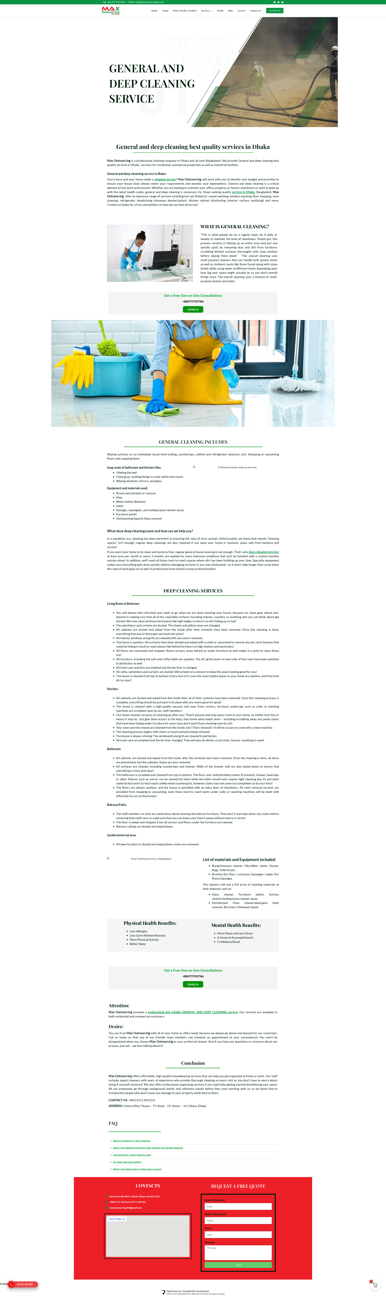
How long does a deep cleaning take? (132, 1155)
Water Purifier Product (185, 10)
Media (220, 10)
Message (210, 1242)
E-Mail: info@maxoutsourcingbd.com (146, 2)
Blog (230, 10)
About (165, 10)
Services (205, 10)
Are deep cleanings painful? (127, 1162)
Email (208, 1228)
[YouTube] (282, 2)
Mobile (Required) (215, 1214)
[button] (211, 10)
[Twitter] (278, 2)
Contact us (255, 10)
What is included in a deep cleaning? (132, 1141)
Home (154, 10)
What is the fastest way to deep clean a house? (137, 1169)
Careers (241, 10)
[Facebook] (275, 2)
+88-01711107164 (116, 2)
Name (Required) (215, 1200)
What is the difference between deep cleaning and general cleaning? (148, 1148)
